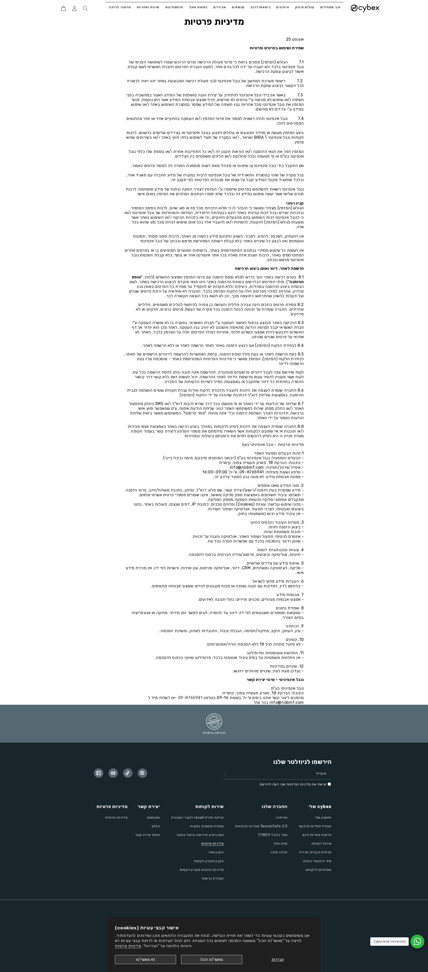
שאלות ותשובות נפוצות (207, 826)
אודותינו (282, 817)
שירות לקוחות (322, 843)
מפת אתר (280, 843)
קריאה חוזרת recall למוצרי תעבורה (197, 817)
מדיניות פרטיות (128, 946)
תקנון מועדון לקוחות (209, 861)
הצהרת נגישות (213, 878)
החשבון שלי (323, 817)
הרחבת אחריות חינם (317, 835)
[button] (85, 8)
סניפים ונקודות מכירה (315, 852)
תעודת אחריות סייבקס (315, 826)
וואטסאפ (153, 817)
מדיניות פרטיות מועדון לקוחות (202, 870)
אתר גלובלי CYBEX (273, 835)
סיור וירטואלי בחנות (317, 861)
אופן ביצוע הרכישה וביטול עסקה (200, 835)
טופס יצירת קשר (147, 835)
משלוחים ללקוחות (318, 870)
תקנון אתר (216, 852)
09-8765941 (190, 697)
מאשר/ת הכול (211, 959)
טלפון (156, 826)
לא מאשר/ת (145, 959)
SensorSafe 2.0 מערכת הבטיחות (261, 826)
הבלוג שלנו (279, 852)
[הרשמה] (225, 774)
